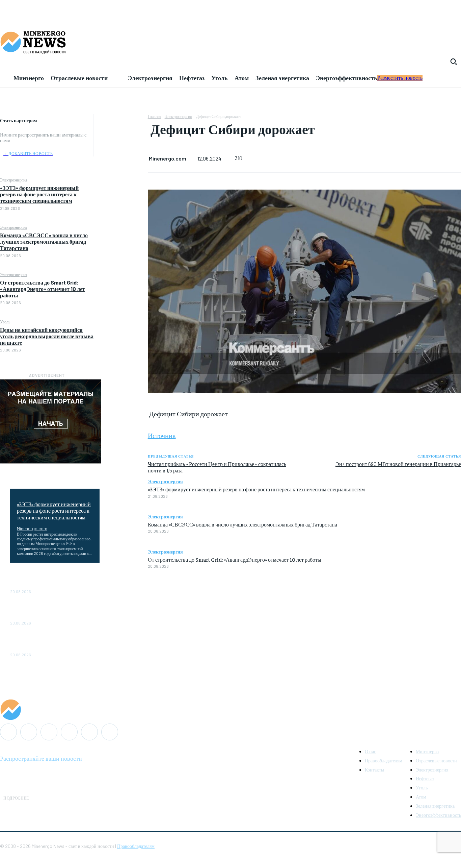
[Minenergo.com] (230, 709)
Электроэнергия (13, 179)
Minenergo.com (32, 528)
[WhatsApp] (120, 168)
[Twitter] (120, 136)
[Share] (48, 732)
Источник (162, 435)
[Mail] (28, 732)
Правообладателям (136, 846)
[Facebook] (120, 120)
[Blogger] (8, 732)
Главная (154, 116)
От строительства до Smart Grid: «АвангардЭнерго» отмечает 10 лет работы (42, 288)
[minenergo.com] (230, 42)
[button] (453, 61)
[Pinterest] (120, 152)
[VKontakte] (89, 732)
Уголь (5, 321)
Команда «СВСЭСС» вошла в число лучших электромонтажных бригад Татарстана (44, 241)
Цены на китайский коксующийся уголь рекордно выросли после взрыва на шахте (46, 336)
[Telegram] (69, 732)
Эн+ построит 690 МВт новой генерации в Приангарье (398, 464)
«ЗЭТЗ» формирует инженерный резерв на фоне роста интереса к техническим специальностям (39, 194)
